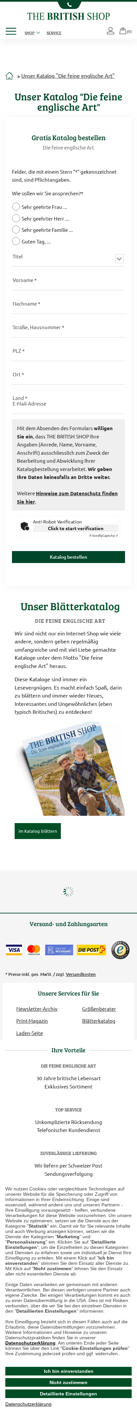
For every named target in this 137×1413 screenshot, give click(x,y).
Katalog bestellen (68, 557)
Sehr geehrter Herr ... (45, 218)
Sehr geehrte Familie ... (47, 230)
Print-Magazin (32, 1020)
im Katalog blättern (38, 831)
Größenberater (99, 1008)
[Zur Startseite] (9, 76)
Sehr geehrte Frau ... (44, 207)
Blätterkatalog (98, 1020)
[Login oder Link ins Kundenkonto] (111, 31)
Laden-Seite (29, 1033)
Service (54, 32)
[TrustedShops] (120, 950)
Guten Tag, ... (36, 241)
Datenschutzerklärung (30, 1343)
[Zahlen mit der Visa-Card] (14, 950)
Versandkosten (81, 974)
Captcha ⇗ (103, 535)
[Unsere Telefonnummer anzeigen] (68, 5)
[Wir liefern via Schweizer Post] (91, 950)
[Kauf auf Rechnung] (59, 950)
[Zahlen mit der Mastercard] (34, 950)
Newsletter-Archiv (37, 1008)
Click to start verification (75, 528)
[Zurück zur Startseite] (68, 15)
